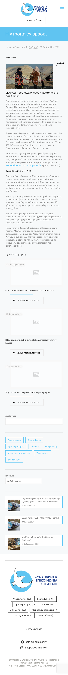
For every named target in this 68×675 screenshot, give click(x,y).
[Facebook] (34, 670)
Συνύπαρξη (34, 47)
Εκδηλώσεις (51, 446)
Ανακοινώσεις (14, 440)
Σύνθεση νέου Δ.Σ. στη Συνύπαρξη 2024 (40, 518)
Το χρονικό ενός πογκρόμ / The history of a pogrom (27, 392)
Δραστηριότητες (16, 446)
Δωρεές (35, 446)
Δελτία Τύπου (34, 440)
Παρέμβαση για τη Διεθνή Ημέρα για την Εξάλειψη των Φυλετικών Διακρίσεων (41, 500)
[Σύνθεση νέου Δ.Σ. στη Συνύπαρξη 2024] (14, 525)
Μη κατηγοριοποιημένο (19, 453)
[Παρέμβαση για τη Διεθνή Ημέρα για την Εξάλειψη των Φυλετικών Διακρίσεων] (14, 506)
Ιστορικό (9, 476)
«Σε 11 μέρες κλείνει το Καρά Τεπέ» (23, 165)
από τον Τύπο (14, 460)
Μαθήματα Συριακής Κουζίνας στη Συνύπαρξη (38, 538)
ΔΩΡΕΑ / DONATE (34, 629)
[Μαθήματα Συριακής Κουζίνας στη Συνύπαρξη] (14, 544)
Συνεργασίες (43, 453)
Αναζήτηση (10, 416)
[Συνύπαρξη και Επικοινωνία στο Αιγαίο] (34, 9)
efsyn (13, 58)
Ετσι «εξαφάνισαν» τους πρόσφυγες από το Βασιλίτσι (29, 290)
